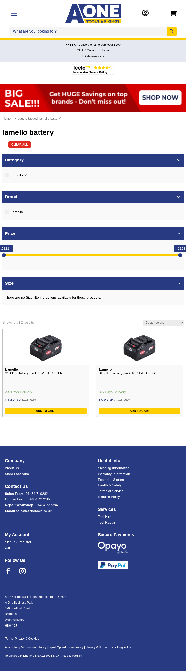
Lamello (17, 175)
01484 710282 (37, 494)
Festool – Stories (111, 479)
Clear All (19, 144)
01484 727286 (39, 499)
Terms (9, 638)
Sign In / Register (18, 542)
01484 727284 (47, 505)
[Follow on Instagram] (25, 571)
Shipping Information (114, 468)
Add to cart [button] (46, 411)
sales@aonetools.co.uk (34, 511)
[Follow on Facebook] (11, 571)
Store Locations (17, 474)
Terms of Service (111, 491)
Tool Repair (106, 522)
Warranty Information (114, 474)
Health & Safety (110, 485)
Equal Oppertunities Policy (65, 647)
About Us (12, 468)
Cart (8, 548)
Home (6, 118)
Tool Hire (104, 516)
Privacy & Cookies (27, 638)
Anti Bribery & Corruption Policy (25, 647)
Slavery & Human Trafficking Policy (108, 647)
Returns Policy (109, 497)
